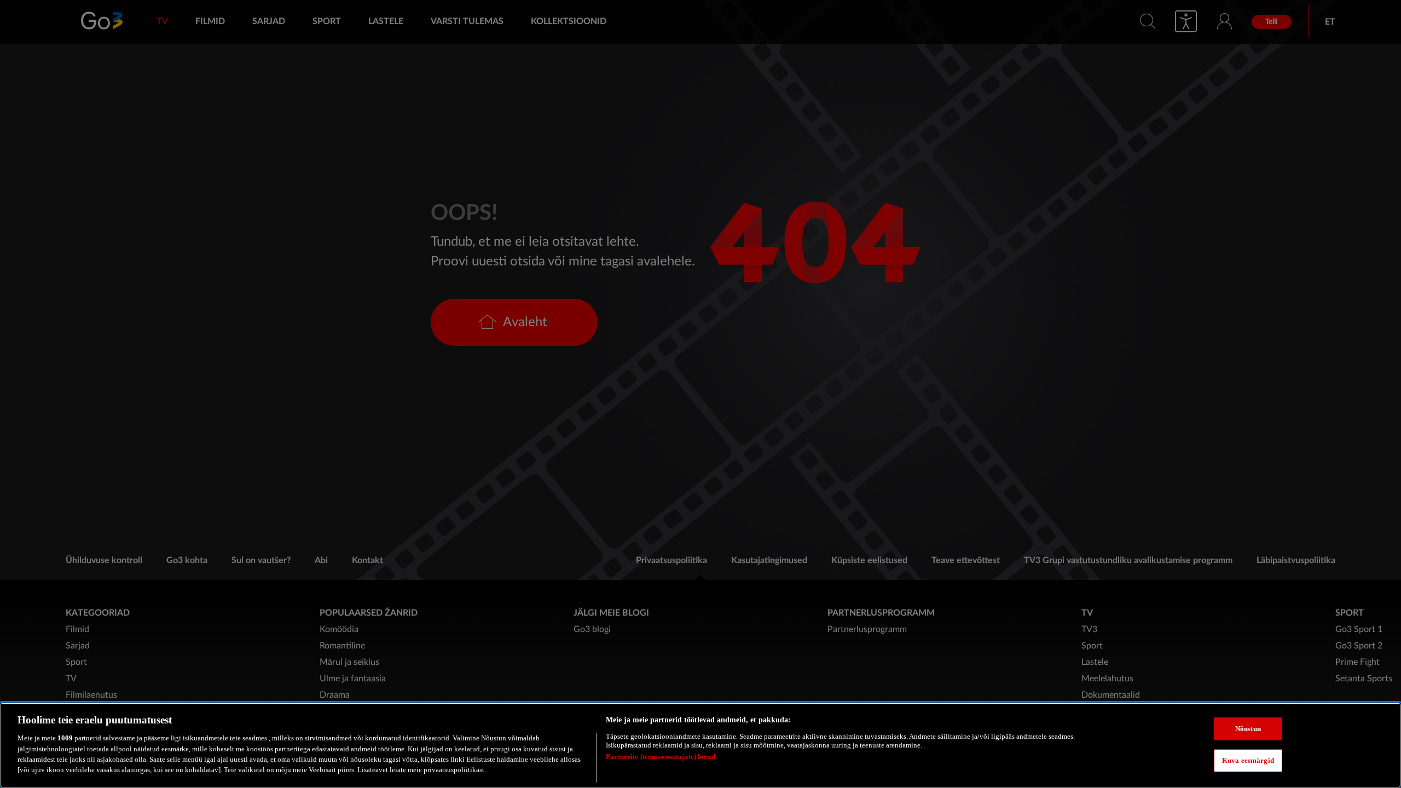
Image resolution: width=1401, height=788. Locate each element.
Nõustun (1248, 729)
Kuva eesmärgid (1248, 760)
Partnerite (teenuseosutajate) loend (660, 756)
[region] (700, 745)
